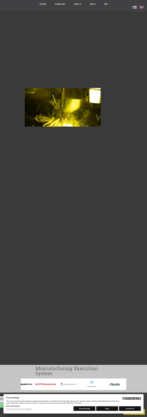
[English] (141, 7)
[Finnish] (134, 7)
